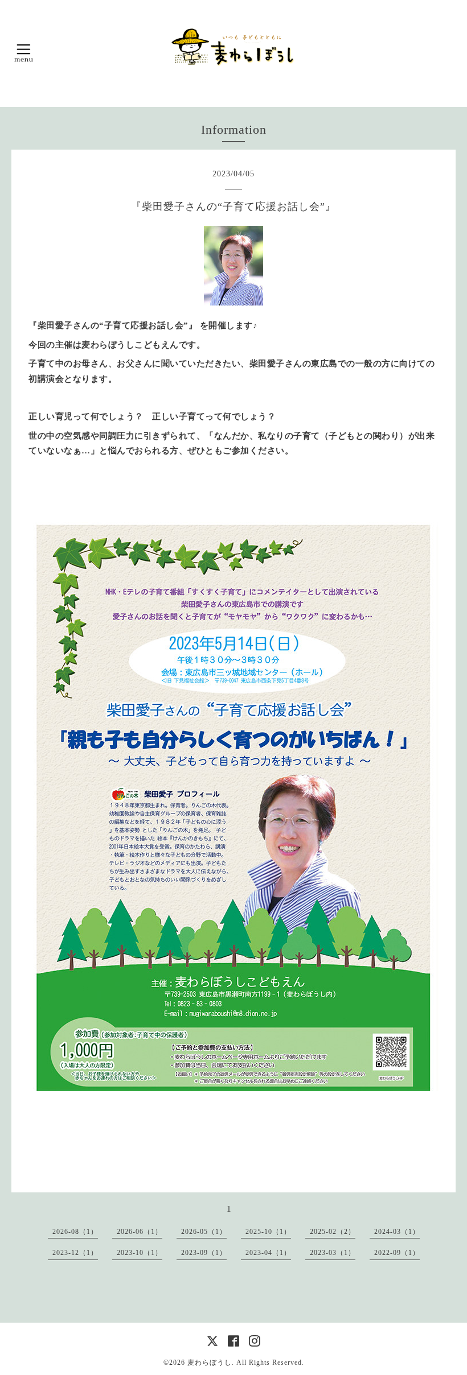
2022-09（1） (397, 1253)
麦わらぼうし (209, 1362)
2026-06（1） (139, 1232)
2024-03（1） (397, 1232)
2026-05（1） (204, 1232)
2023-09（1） (204, 1253)
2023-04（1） (268, 1253)
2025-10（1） (268, 1232)
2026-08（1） (75, 1232)
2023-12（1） (75, 1253)
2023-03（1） (332, 1253)
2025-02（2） (332, 1232)
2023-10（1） (139, 1253)
